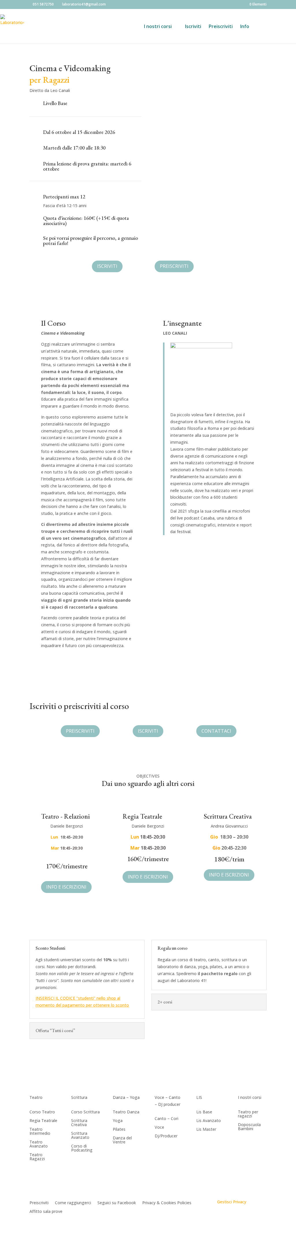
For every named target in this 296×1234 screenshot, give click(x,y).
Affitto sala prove (45, 1211)
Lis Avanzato (208, 1121)
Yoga (118, 1121)
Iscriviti (193, 27)
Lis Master (206, 1129)
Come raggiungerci (73, 1203)
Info (244, 27)
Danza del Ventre (122, 1140)
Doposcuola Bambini (249, 1127)
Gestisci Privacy (231, 1201)
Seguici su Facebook (116, 1203)
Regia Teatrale (43, 1121)
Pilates (119, 1129)
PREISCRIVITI (174, 266)
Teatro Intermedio (39, 1131)
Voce (159, 1127)
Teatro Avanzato (38, 1144)
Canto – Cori (166, 1119)
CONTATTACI (216, 731)
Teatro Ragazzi (37, 1157)
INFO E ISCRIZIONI (66, 887)
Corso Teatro (42, 1112)
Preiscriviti (221, 27)
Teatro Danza (126, 1112)
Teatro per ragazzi (248, 1114)
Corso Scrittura (85, 1112)
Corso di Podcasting (81, 1148)
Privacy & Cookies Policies (166, 1203)
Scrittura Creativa (79, 1123)
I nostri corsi (158, 27)
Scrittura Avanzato (80, 1135)
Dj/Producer (166, 1136)
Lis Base (204, 1112)
